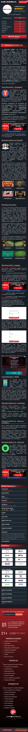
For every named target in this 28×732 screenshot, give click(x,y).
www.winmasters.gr (7, 490)
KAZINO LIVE (22, 2)
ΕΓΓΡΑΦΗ (16, 129)
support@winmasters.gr (8, 502)
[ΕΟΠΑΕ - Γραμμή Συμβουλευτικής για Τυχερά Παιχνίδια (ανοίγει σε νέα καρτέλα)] (17, 633)
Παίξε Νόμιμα (15, 36)
